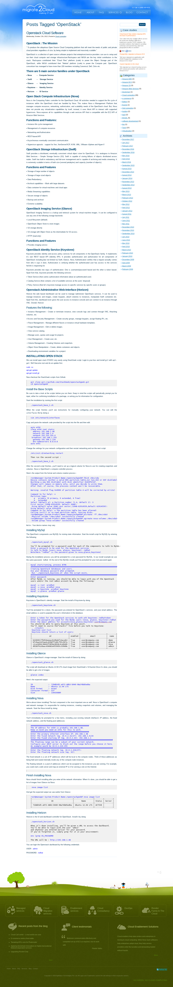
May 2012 (125, 204)
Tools (124, 128)
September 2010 (128, 234)
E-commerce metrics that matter (22, 938)
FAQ (18, 968)
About (14, 968)
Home (9, 968)
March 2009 (126, 266)
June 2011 (126, 221)
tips (123, 124)
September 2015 (128, 165)
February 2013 (127, 198)
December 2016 (128, 149)
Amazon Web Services (130, 89)
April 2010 (126, 247)
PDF (123, 51)
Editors (124, 102)
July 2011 (125, 217)
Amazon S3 (126, 85)
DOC (130, 51)
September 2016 (128, 152)
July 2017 (125, 143)
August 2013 (127, 188)
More (50, 960)
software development (130, 121)
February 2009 (127, 269)
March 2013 (126, 195)
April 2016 (126, 159)
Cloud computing (60, 36)
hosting (125, 111)
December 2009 (128, 260)
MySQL (125, 118)
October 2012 (127, 201)
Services (24, 968)
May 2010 (125, 243)
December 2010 (128, 227)
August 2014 (127, 175)
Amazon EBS (127, 79)
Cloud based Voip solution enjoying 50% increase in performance (133, 34)
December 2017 (128, 139)
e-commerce (126, 98)
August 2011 (126, 214)
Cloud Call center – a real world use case (26, 935)
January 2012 (127, 211)
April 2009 (126, 263)
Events (124, 105)
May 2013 (125, 191)
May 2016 (125, 156)
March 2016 (126, 162)
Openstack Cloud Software (44, 33)
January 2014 (127, 178)
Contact (35, 968)
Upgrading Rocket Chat (19, 952)
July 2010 (125, 237)
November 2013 (128, 182)
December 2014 (128, 172)
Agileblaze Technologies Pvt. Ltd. (67, 975)
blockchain (126, 92)
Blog (30, 968)
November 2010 (128, 230)
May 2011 (125, 224)
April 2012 (126, 208)
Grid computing (127, 108)
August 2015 (127, 169)
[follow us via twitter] (162, 969)
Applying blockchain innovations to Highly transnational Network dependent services (31, 947)
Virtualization (127, 131)
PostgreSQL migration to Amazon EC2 (132, 54)
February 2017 (127, 146)
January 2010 (127, 256)
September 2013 (128, 185)
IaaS (124, 115)
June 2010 (126, 240)
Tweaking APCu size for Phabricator (24, 942)
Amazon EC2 (127, 82)
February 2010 (127, 253)
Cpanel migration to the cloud (129, 64)
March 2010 (126, 250)
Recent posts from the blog (33, 926)
